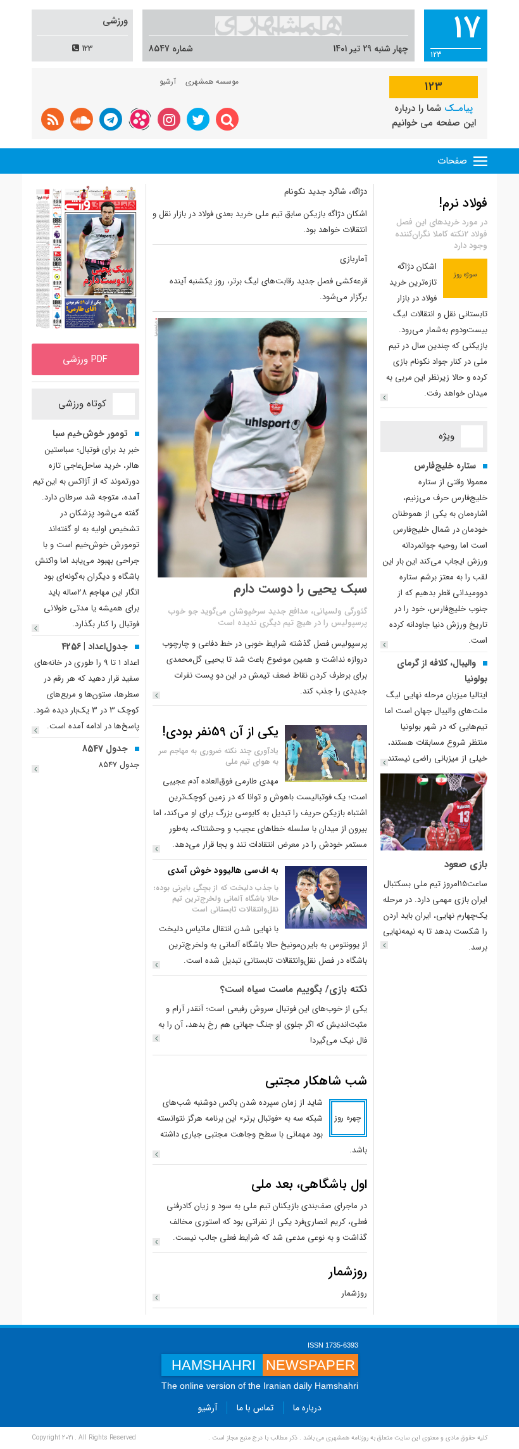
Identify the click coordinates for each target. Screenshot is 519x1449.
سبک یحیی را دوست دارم (300, 588)
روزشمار (347, 1272)
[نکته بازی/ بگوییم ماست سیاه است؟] (156, 1038)
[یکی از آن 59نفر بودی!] (326, 753)
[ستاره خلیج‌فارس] (384, 644)
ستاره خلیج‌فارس (445, 466)
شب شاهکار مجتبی (316, 1081)
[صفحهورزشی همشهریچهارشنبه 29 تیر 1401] (85, 260)
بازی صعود (465, 864)
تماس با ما (255, 1408)
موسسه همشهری (212, 81)
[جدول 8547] (35, 769)
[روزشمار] (156, 1297)
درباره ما (307, 1408)
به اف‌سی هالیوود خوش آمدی (223, 870)
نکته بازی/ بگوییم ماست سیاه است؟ (293, 989)
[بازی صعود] (434, 809)
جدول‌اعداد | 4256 (94, 647)
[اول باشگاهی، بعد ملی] (156, 1242)
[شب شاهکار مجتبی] (156, 1154)
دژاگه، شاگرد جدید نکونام (325, 191)
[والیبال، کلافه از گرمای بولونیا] (384, 762)
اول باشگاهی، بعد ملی (309, 1184)
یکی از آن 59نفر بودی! (220, 732)
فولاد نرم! (463, 203)
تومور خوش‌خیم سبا (90, 434)
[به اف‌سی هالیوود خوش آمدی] (326, 897)
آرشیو (167, 81)
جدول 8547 (105, 749)
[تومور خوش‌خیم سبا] (35, 628)
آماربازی (353, 259)
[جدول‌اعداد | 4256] (35, 730)
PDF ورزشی (85, 359)
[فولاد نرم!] (384, 397)
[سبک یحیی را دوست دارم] (156, 695)
